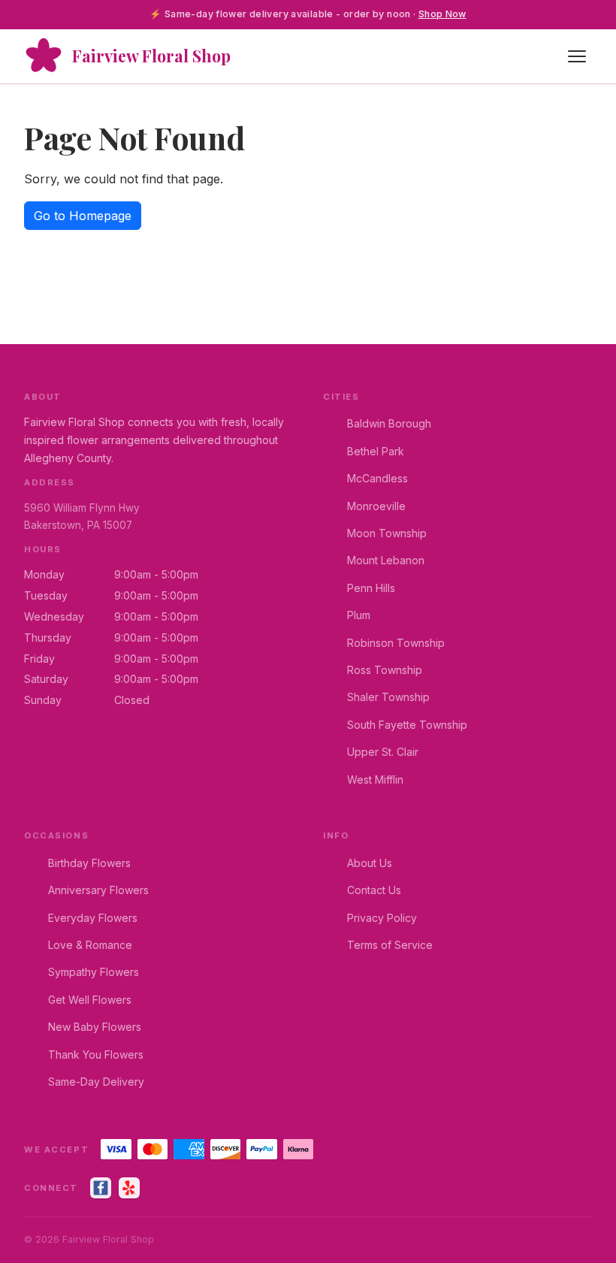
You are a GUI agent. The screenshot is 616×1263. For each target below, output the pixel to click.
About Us (369, 863)
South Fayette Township (407, 724)
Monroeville (376, 506)
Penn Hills (371, 588)
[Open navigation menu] (577, 56)
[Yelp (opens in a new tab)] (129, 1187)
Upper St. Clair (382, 751)
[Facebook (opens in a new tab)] (100, 1187)
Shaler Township (388, 696)
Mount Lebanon (385, 560)
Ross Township (384, 669)
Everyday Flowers (92, 917)
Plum (358, 615)
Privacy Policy (382, 917)
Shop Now (442, 14)
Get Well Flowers (89, 999)
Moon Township (387, 533)
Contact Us (374, 890)
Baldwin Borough (389, 423)
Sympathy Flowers (93, 971)
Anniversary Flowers (98, 890)
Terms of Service (390, 944)
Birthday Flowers (89, 863)
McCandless (377, 478)
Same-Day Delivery (96, 1081)
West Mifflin (375, 779)
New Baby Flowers (94, 1026)
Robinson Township (396, 642)
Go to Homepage (82, 215)
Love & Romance (90, 944)
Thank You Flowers (95, 1054)
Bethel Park (375, 451)
